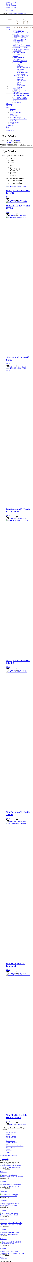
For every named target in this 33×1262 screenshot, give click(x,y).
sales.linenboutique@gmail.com (17, 13)
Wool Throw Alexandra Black (9, 1234)
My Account (9, 10)
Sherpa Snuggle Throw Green (8, 1205)
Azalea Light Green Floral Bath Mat (10, 1224)
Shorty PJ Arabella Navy (7, 1243)
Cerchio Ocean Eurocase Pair (8, 1196)
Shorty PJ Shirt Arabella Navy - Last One (12, 1253)
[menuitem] (18, 10)
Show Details (22, 200)
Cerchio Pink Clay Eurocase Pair (9, 1186)
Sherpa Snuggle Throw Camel (9, 1215)
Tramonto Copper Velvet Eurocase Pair (11, 1176)
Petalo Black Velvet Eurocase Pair (10, 1167)
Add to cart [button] (12, 200)
